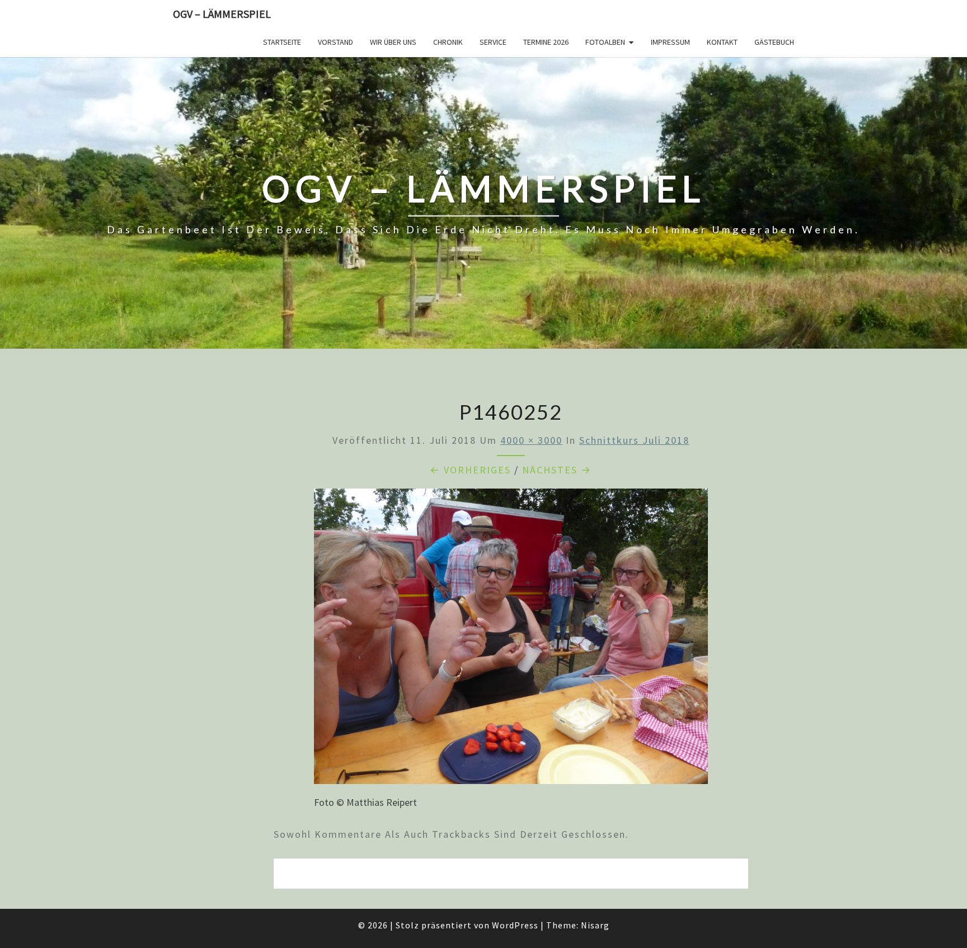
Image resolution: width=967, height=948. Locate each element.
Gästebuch (774, 42)
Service (493, 42)
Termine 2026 (546, 42)
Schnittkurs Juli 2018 (634, 440)
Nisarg (595, 925)
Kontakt (722, 42)
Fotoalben (605, 42)
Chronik (448, 42)
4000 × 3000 (531, 440)
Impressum (670, 42)
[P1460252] (511, 639)
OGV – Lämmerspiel (222, 14)
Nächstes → (557, 469)
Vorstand (335, 42)
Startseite (282, 42)
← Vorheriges (470, 469)
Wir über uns (393, 42)
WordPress (515, 925)
